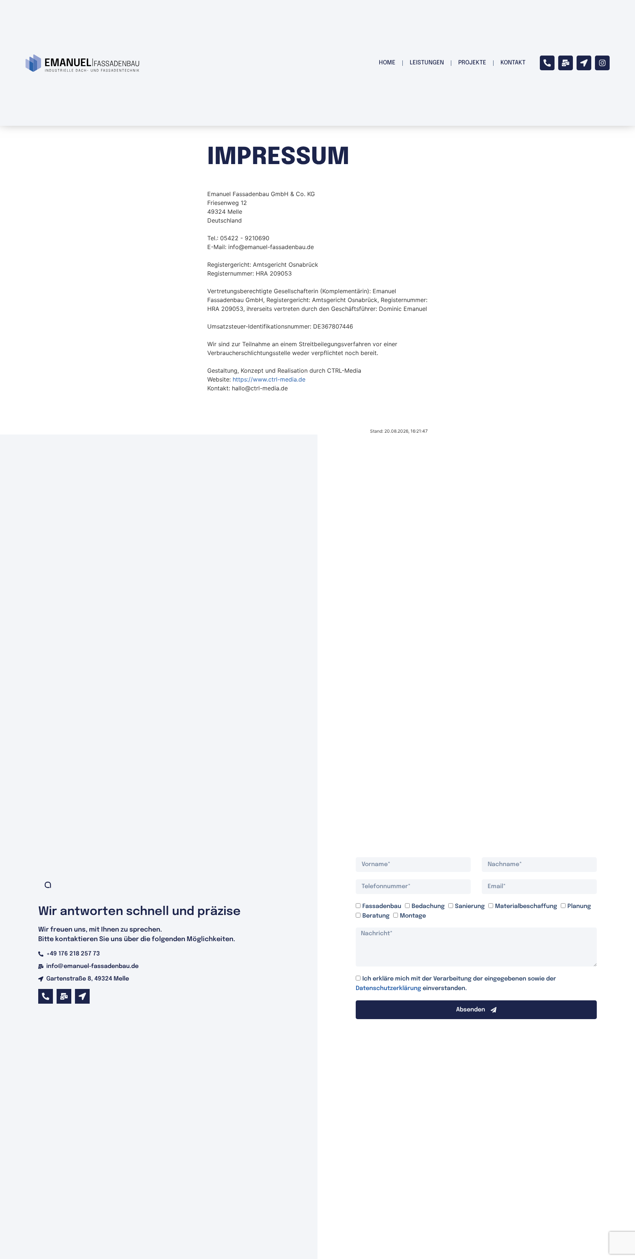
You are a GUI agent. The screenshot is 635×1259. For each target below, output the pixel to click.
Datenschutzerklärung (389, 988)
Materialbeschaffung (526, 906)
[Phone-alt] (547, 63)
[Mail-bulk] (565, 63)
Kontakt (513, 63)
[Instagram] (602, 63)
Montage (413, 915)
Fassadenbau (381, 906)
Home (387, 63)
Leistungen (427, 63)
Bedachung (428, 906)
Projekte (472, 63)
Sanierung (470, 906)
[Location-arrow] (584, 63)
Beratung (376, 915)
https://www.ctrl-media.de (269, 379)
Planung (579, 906)
